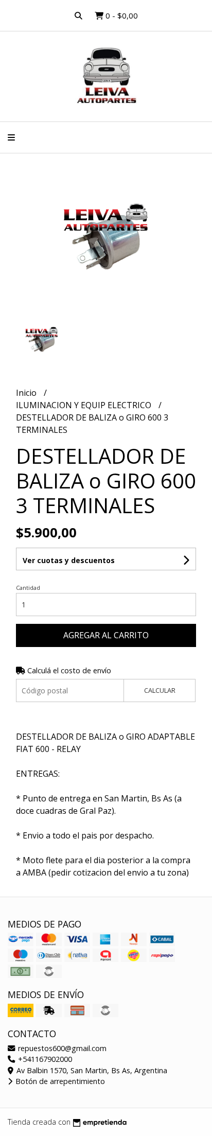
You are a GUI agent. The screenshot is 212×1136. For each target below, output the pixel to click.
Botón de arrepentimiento (59, 1081)
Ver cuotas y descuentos (69, 560)
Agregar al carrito (106, 635)
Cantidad (28, 587)
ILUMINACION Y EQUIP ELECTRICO (84, 405)
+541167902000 (44, 1059)
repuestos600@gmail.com (61, 1048)
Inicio (27, 392)
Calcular (159, 690)
